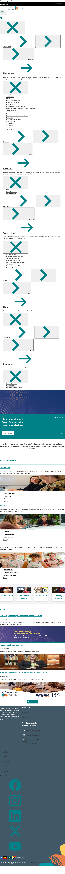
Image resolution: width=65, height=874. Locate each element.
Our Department (11, 193)
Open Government (11, 192)
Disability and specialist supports (16, 106)
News (6, 307)
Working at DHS (11, 254)
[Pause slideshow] (61, 433)
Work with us (9, 233)
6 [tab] (62, 417)
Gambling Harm (11, 110)
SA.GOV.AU (3, 5)
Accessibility (6, 761)
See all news (32, 702)
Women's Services (11, 125)
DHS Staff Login (27, 712)
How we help (9, 73)
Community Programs (12, 102)
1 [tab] (53, 417)
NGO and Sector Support (13, 119)
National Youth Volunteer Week (12, 645)
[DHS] (15, 9)
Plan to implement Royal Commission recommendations (21, 616)
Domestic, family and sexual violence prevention (20, 108)
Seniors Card (40, 596)
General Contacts (11, 384)
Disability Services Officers (14, 256)
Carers (8, 98)
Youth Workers (10, 268)
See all (5, 502)
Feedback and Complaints (33, 730)
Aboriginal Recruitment (13, 260)
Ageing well (10, 97)
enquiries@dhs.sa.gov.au (32, 735)
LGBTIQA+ (9, 117)
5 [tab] (60, 417)
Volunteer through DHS (13, 266)
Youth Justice (10, 129)
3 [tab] (57, 417)
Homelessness (10, 114)
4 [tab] (59, 417)
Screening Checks (11, 121)
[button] (19, 47)
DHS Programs (10, 385)
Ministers (9, 190)
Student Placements (12, 258)
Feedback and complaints (14, 387)
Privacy (5, 756)
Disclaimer (5, 751)
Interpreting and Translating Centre (17, 116)
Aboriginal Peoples (12, 95)
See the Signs (6, 596)
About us (7, 168)
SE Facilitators (26, 717)
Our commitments (7, 771)
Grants (8, 112)
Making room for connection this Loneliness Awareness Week (23, 673)
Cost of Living (10, 104)
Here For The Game (24, 597)
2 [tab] (55, 417)
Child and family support (13, 100)
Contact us (8, 364)
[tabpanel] (32, 414)
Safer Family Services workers (15, 262)
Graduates (9, 264)
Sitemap (5, 766)
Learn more (7, 433)
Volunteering (10, 123)
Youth (8, 127)
